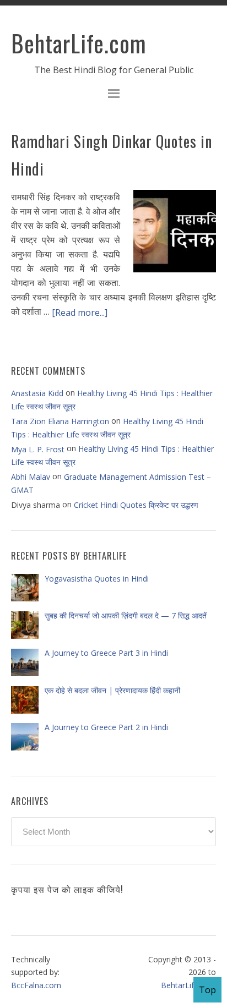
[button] (113, 95)
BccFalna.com (36, 985)
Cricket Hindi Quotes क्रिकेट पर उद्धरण (136, 505)
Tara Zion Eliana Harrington (60, 421)
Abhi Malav (30, 477)
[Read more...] (79, 312)
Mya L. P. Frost (37, 449)
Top (207, 990)
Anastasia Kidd (37, 393)
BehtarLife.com (79, 43)
